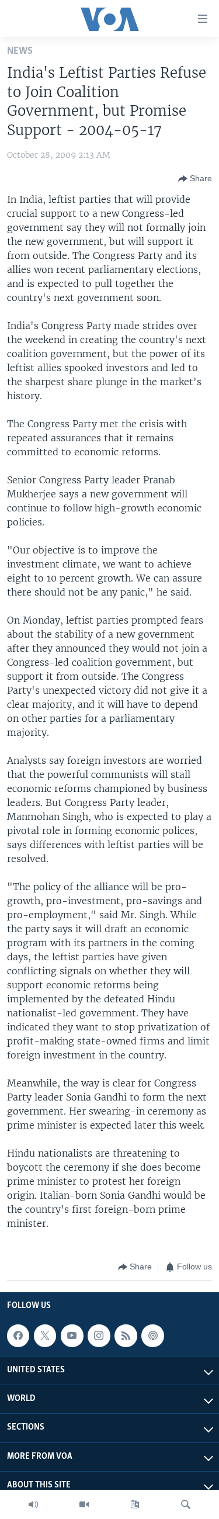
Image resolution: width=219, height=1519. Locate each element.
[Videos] (84, 1504)
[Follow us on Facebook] (18, 1335)
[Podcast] (152, 1335)
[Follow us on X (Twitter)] (45, 1335)
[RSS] (125, 1335)
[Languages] (134, 1504)
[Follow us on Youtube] (72, 1335)
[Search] (185, 1504)
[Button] (195, 179)
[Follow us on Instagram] (99, 1335)
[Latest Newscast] (33, 1504)
